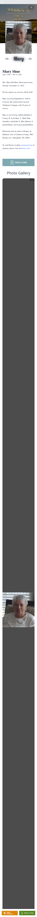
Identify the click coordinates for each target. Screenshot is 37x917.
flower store (25, 148)
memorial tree (27, 145)
